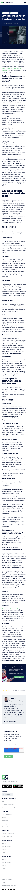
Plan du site (5, 827)
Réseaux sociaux (14, 12)
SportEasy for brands (8, 833)
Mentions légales (7, 879)
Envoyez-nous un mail (8, 808)
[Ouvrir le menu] (25, 2)
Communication (5, 12)
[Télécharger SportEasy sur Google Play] (18, 786)
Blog (3, 801)
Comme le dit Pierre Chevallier (10, 609)
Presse (4, 817)
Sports (4, 849)
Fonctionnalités (6, 846)
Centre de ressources (8, 804)
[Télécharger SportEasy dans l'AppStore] (7, 786)
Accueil (4, 843)
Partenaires (5, 820)
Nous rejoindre (6, 824)
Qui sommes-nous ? (7, 814)
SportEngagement (7, 836)
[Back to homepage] (7, 2)
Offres (3, 852)
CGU (3, 882)
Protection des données (9, 885)
